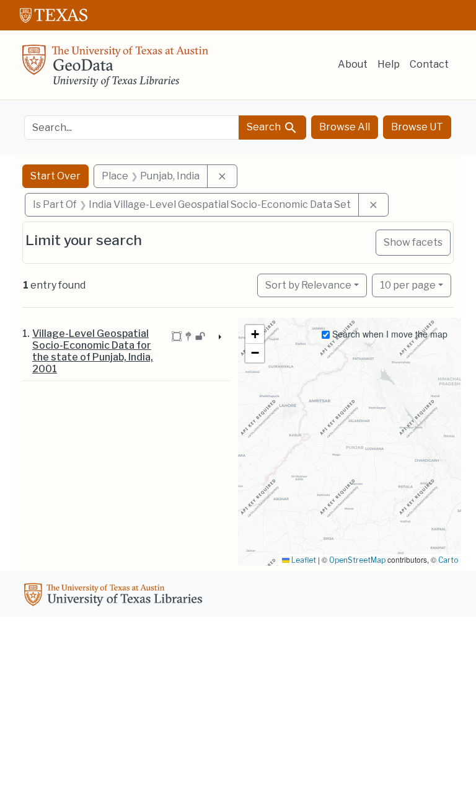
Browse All (344, 127)
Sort (308, 285)
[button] (254, 334)
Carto (448, 560)
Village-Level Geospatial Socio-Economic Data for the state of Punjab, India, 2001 (92, 351)
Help (388, 64)
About (353, 64)
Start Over (55, 176)
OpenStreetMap (357, 560)
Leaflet (302, 560)
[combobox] (132, 127)
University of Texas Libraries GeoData (115, 69)
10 (408, 285)
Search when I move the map (388, 334)
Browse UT (417, 127)
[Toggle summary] (219, 337)
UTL (115, 596)
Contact (429, 64)
